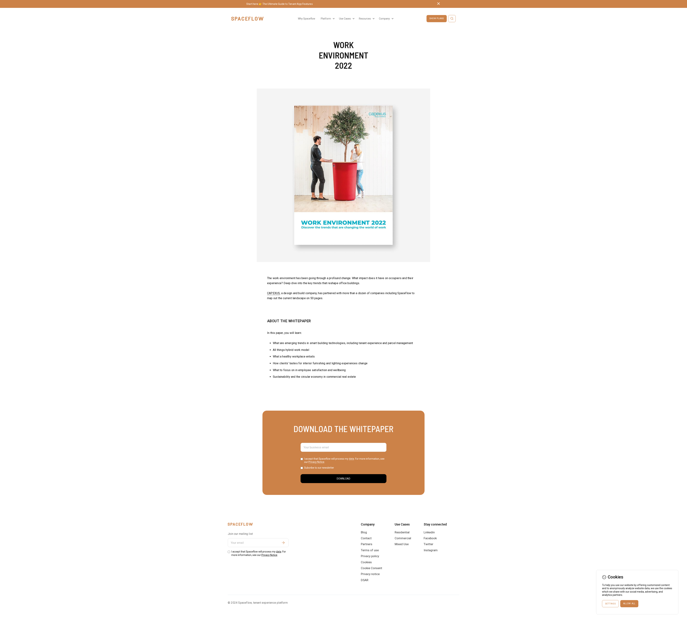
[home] (247, 19)
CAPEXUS (273, 293)
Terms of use (370, 550)
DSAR (364, 580)
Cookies (366, 562)
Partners (366, 544)
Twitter (428, 544)
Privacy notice (370, 574)
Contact (366, 538)
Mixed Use (402, 544)
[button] (327, 18)
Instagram (431, 550)
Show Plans (436, 18)
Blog (364, 532)
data (351, 458)
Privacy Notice (316, 462)
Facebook (430, 538)
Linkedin (429, 532)
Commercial (403, 538)
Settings (610, 603)
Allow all (629, 603)
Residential (402, 532)
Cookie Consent (371, 568)
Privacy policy (370, 556)
